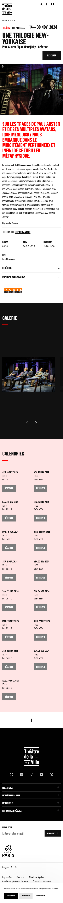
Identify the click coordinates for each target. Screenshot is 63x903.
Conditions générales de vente (15, 881)
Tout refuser (26, 896)
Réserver (51, 55)
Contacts (20, 877)
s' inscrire (51, 833)
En (16, 867)
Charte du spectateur (42, 881)
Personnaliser (40, 896)
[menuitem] (31, 786)
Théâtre (6, 27)
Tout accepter (11, 896)
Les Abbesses (18, 27)
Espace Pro (7, 877)
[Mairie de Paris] (8, 856)
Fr (11, 867)
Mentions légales (36, 877)
